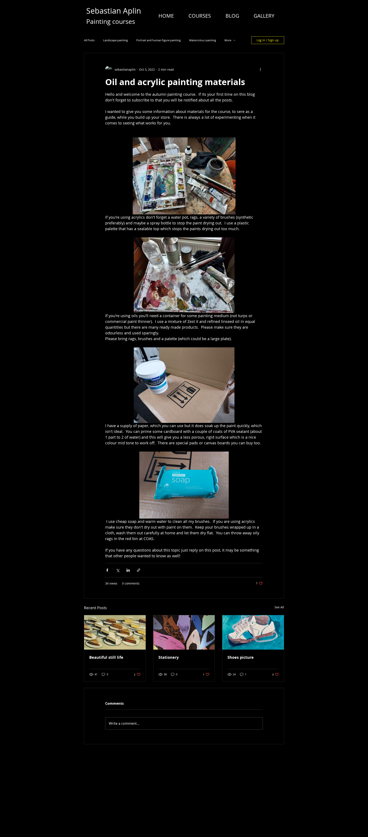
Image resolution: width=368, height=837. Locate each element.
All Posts (89, 40)
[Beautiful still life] (115, 632)
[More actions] (260, 69)
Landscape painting (115, 40)
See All (279, 607)
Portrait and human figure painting (158, 40)
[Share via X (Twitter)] (118, 570)
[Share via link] (139, 570)
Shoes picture (240, 657)
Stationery (168, 657)
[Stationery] (184, 632)
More (227, 40)
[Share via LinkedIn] (128, 570)
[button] (199, 16)
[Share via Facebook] (107, 570)
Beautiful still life (106, 657)
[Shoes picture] (253, 632)
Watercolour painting (202, 40)
